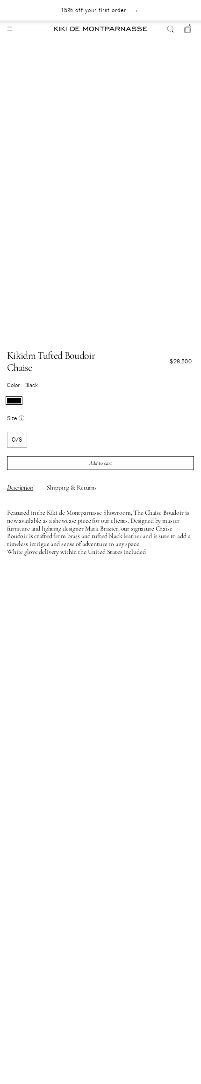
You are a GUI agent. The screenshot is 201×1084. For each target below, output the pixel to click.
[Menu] (9, 28)
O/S (17, 439)
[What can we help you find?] (170, 28)
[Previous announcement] (26, 10)
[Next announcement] (171, 10)
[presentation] (14, 400)
